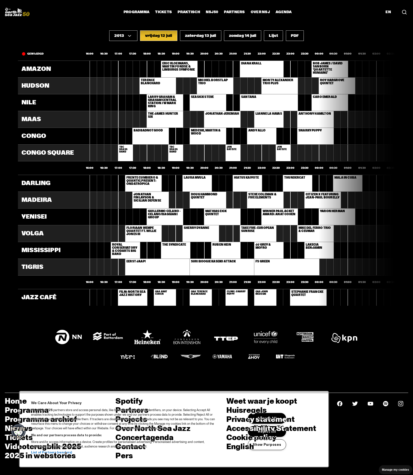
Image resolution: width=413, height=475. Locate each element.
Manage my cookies (395, 469)
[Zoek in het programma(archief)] (404, 12)
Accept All (266, 418)
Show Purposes (267, 444)
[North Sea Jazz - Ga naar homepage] (17, 12)
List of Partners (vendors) (51, 452)
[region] (174, 429)
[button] (123, 35)
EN (388, 12)
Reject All (267, 431)
